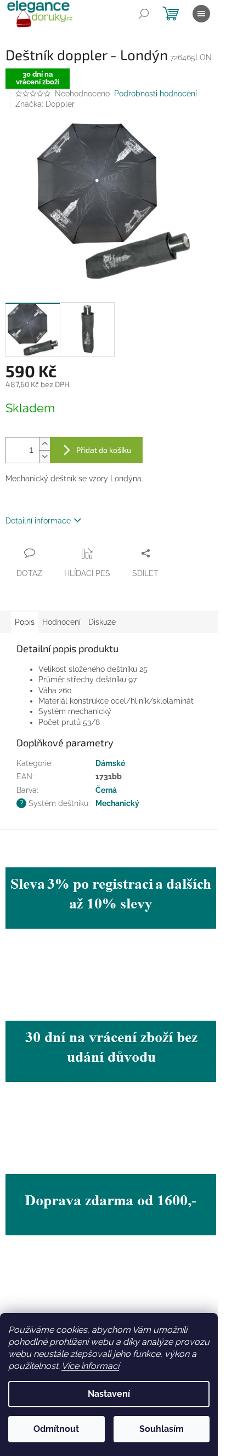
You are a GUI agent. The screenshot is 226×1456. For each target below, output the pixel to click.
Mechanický (117, 803)
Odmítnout (56, 1429)
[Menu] (201, 14)
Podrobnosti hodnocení (155, 93)
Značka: (45, 104)
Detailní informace (38, 520)
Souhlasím (161, 1429)
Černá (106, 790)
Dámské (110, 763)
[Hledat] (144, 14)
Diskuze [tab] (102, 622)
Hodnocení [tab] (61, 622)
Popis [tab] (25, 622)
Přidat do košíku (103, 449)
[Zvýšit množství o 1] (44, 444)
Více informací (90, 1366)
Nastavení (109, 1394)
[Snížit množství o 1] (44, 456)
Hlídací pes (87, 573)
